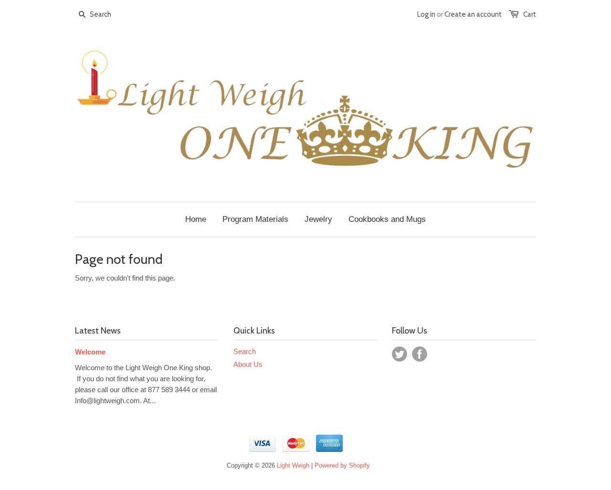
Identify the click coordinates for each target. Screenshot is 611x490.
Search (244, 351)
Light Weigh (293, 465)
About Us (248, 364)
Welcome (90, 352)
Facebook (419, 354)
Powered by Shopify (342, 465)
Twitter (399, 354)
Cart (529, 14)
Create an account (473, 14)
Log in (426, 14)
